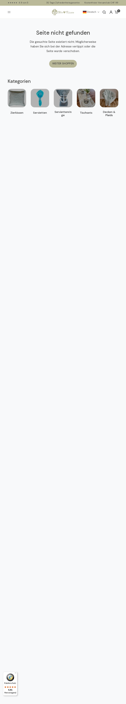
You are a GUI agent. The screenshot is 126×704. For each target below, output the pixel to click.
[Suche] (104, 12)
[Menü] (15, 674)
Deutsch (91, 12)
